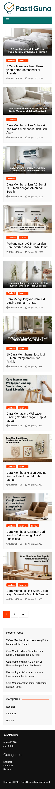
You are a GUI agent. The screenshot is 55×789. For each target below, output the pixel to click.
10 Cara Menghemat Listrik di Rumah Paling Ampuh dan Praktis (25, 358)
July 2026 (8, 746)
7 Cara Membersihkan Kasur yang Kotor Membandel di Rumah (25, 70)
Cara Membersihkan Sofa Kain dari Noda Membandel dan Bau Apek (26, 129)
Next (24, 614)
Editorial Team (15, 78)
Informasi (23, 61)
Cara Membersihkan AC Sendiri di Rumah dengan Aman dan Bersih (26, 188)
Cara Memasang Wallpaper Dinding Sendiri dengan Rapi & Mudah (26, 417)
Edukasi (11, 61)
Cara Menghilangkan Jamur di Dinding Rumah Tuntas (26, 685)
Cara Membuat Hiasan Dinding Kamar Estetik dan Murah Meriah (26, 476)
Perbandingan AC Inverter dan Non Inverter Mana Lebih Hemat (24, 674)
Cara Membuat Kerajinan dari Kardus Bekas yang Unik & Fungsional (25, 535)
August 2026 (10, 742)
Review (23, 238)
